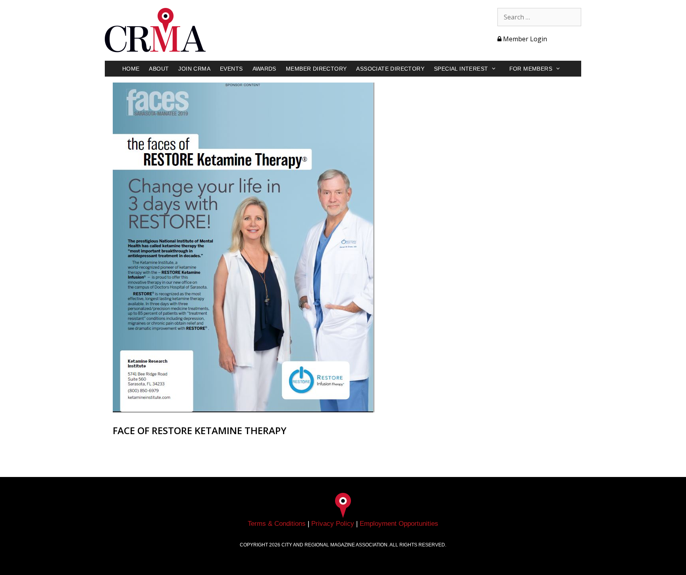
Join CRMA (194, 68)
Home (131, 68)
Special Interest (461, 68)
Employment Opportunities (399, 523)
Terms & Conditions (277, 523)
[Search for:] (539, 17)
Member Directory (316, 68)
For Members (530, 68)
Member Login (524, 39)
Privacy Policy (332, 523)
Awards (264, 68)
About (159, 68)
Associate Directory (390, 68)
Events (231, 68)
